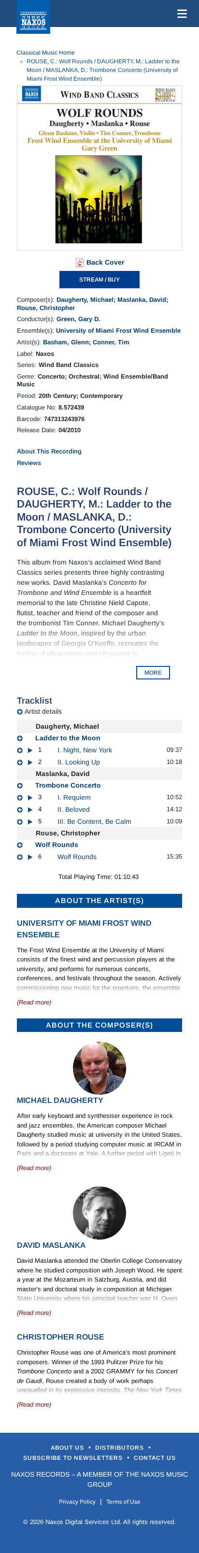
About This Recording (49, 451)
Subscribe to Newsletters (74, 1457)
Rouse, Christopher (46, 307)
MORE (153, 672)
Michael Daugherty (60, 1100)
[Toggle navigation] (180, 13)
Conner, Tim (111, 342)
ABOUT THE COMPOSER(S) (99, 1025)
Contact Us (155, 1457)
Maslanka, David (141, 299)
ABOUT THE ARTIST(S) (99, 900)
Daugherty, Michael (85, 299)
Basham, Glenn (66, 342)
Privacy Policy (77, 1501)
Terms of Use (123, 1501)
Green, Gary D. (78, 319)
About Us (68, 1447)
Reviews (29, 462)
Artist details (43, 711)
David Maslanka (51, 1245)
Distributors (120, 1447)
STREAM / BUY (99, 279)
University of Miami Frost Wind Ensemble (118, 330)
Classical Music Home (45, 52)
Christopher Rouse (60, 1337)
